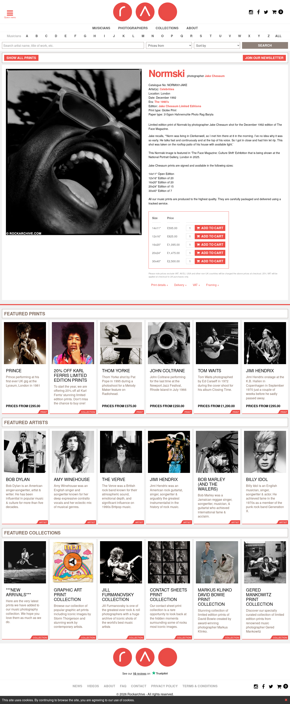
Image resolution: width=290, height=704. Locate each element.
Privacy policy (164, 686)
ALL (278, 36)
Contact (138, 686)
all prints (21, 57)
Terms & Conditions (200, 686)
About (192, 28)
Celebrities (167, 89)
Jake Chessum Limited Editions (180, 106)
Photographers (133, 28)
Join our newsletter (264, 57)
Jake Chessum (215, 76)
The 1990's (161, 102)
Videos (93, 686)
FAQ (123, 686)
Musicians (101, 28)
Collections (167, 28)
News (77, 686)
